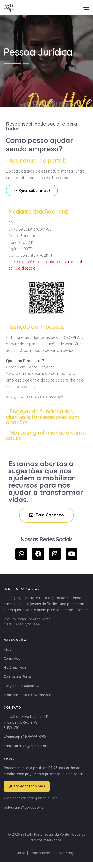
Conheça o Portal (18, 676)
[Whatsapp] (21, 554)
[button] (32, 190)
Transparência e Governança (27, 695)
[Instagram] (55, 554)
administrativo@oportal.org (26, 746)
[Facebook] (38, 554)
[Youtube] (72, 554)
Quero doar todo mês (26, 786)
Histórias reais (15, 667)
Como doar (13, 658)
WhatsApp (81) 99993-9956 (25, 736)
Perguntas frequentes (21, 685)
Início (8, 649)
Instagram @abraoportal (24, 807)
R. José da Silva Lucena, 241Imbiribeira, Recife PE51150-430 (26, 722)
